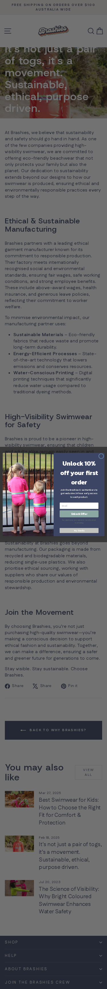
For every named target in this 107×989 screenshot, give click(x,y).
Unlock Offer (79, 514)
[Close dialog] (101, 456)
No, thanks (79, 530)
